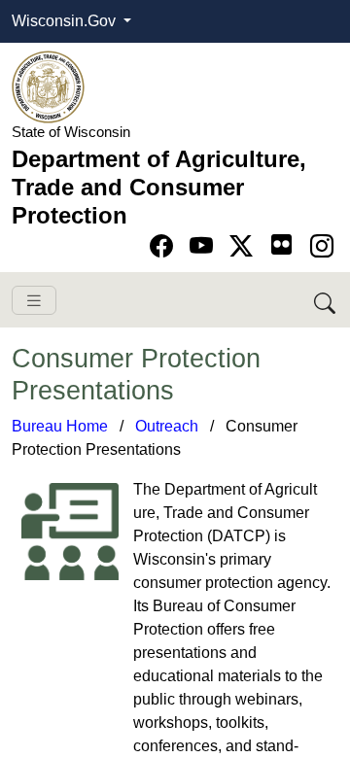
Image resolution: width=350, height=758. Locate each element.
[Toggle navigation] (34, 301)
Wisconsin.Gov (66, 21)
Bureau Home (60, 426)
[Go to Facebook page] (165, 246)
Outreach (166, 426)
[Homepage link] (48, 86)
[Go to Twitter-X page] (244, 246)
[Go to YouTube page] (205, 246)
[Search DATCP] (326, 300)
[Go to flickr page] (281, 244)
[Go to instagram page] (321, 246)
